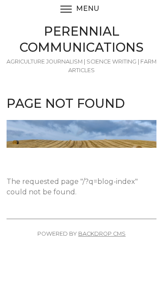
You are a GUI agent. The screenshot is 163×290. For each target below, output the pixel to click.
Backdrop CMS (102, 233)
